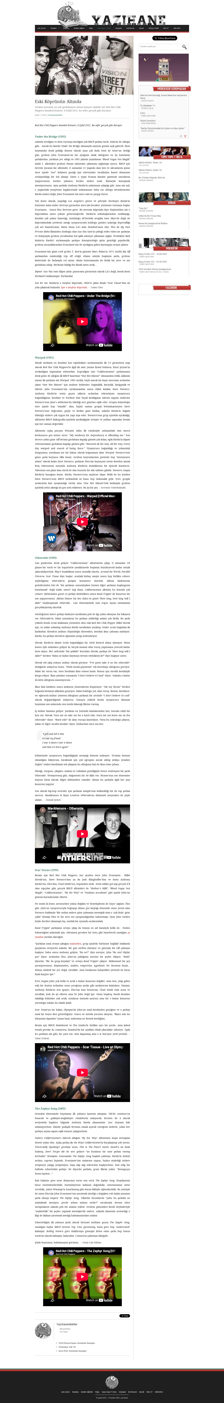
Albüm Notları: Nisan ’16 (150, 162)
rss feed (63, 1332)
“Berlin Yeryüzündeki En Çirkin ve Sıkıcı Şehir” (162, 128)
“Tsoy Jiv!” (143, 208)
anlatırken (75, 943)
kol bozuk (130, 28)
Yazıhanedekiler (55, 115)
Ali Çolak (144, 165)
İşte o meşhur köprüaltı (74, 287)
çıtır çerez (42, 28)
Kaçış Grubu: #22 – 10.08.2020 (153, 254)
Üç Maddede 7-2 (147, 105)
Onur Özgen (147, 101)
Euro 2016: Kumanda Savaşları (73, 1351)
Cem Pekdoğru (148, 123)
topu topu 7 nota (104, 28)
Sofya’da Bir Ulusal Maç (150, 216)
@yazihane (65, 1329)
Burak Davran (146, 180)
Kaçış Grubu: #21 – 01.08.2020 (153, 261)
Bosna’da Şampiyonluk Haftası (153, 223)
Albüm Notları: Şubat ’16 (150, 170)
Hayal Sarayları (148, 120)
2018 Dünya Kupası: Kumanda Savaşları (77, 1343)
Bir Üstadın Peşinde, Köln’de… (152, 177)
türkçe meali (153, 28)
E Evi (142, 113)
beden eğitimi (79, 28)
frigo (91, 28)
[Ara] (184, 47)
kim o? (166, 28)
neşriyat (118, 28)
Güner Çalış (147, 108)
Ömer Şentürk (148, 116)
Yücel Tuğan (162, 272)
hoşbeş (66, 28)
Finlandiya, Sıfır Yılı (67, 1347)
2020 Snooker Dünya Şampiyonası (155, 269)
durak (141, 28)
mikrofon (176, 28)
